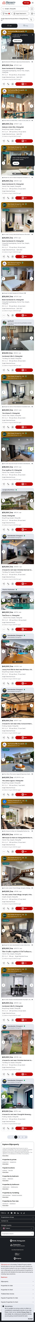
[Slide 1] (13, 116)
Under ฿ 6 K (13, 1162)
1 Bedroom (10, 1178)
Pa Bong (4, 1170)
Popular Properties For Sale (9, 1298)
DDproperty (4, 1281)
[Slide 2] (14, 116)
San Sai (10, 1170)
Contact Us (4, 1221)
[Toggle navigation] (32, 3)
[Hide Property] (27, 96)
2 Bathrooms (6, 1187)
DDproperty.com (5, 1264)
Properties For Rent (7, 1290)
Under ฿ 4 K (5, 1162)
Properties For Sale (7, 1285)
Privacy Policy (25, 1312)
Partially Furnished (17, 1195)
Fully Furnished (6, 1195)
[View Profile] (17, 32)
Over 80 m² (12, 1203)
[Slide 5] (19, 116)
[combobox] (17, 9)
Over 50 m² (5, 1203)
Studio (4, 1178)
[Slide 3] (16, 116)
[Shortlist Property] (31, 96)
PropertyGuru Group (7, 1217)
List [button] (10, 26)
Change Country (6, 1225)
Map (26, 26)
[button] (33, 35)
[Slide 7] (22, 116)
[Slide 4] (18, 116)
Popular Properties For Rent (9, 1302)
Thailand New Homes (7, 1294)
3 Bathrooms (14, 1187)
